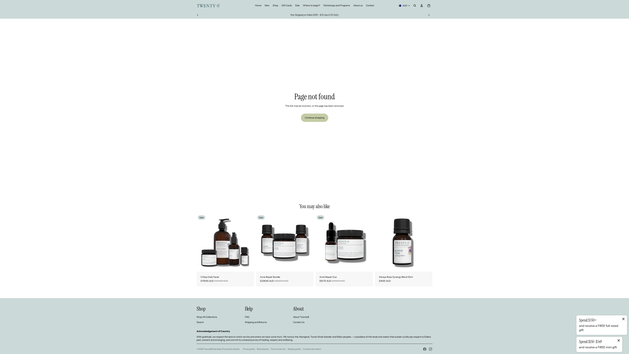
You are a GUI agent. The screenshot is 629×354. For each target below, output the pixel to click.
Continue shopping (314, 117)
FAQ (247, 316)
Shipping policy (294, 349)
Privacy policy (249, 349)
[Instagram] (430, 349)
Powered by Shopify (231, 349)
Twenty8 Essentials (212, 349)
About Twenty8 (301, 316)
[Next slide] (428, 15)
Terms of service (278, 349)
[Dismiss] (623, 319)
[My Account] (421, 5)
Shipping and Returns (256, 322)
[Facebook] (425, 349)
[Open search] (414, 5)
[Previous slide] (197, 15)
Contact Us (299, 322)
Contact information (312, 349)
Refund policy (263, 349)
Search (200, 322)
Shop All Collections (207, 316)
